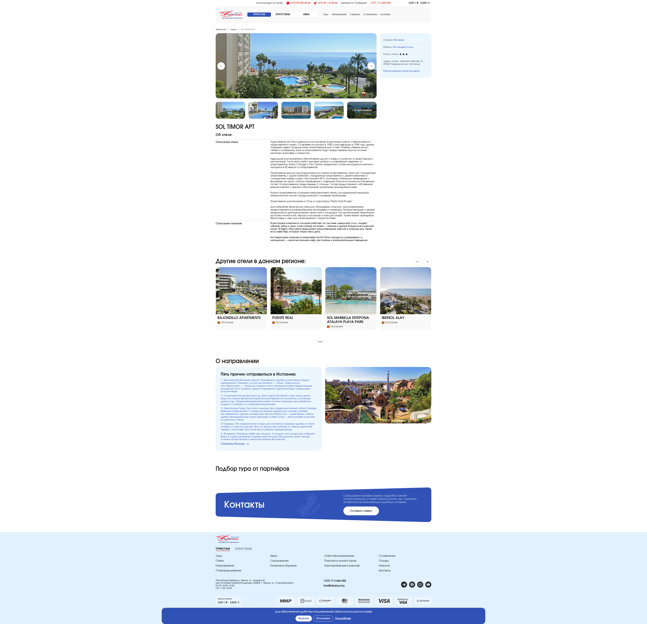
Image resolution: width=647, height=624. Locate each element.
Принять (303, 618)
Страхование (279, 560)
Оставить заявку (361, 511)
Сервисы (355, 14)
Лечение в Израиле (283, 565)
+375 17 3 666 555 (335, 581)
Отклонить (323, 618)
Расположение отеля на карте (401, 71)
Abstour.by (221, 29)
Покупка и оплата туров (340, 560)
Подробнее (343, 618)
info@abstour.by (334, 585)
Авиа (273, 556)
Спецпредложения (228, 570)
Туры (325, 14)
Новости (384, 565)
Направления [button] (339, 14)
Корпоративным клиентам (342, 565)
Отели (233, 29)
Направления (225, 565)
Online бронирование (339, 556)
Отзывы (384, 560)
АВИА (306, 14)
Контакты (385, 14)
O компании (370, 14)
